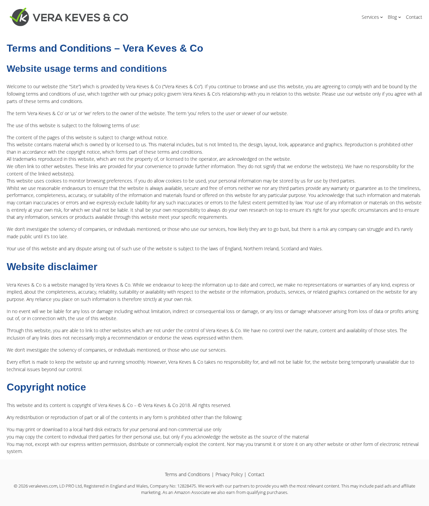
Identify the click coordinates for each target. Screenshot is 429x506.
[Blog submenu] (399, 16)
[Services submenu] (381, 16)
